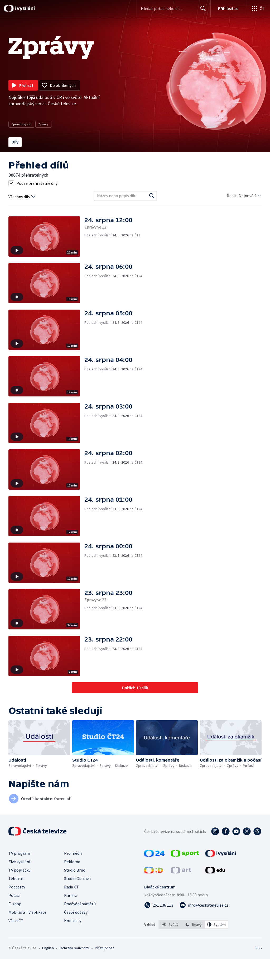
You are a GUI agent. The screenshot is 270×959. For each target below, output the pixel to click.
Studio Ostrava (77, 878)
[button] (46, 236)
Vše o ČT (15, 920)
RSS (258, 948)
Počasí (14, 895)
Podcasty (16, 887)
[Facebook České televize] (225, 831)
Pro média (73, 853)
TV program (19, 853)
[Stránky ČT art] (181, 871)
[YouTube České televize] (236, 831)
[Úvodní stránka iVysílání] (24, 8)
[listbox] (193, 924)
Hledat (203, 8)
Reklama (72, 861)
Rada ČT (71, 887)
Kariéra (70, 895)
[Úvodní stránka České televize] (38, 831)
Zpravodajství (21, 124)
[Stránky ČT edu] (215, 871)
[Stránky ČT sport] (185, 855)
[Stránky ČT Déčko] (153, 871)
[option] (170, 924)
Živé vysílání (19, 861)
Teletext (16, 878)
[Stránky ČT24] (154, 855)
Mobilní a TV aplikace (27, 912)
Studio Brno (74, 870)
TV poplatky (19, 870)
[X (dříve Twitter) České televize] (247, 831)
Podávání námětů (80, 903)
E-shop (14, 903)
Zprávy (43, 124)
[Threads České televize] (257, 831)
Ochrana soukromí (74, 948)
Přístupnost (104, 948)
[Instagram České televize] (215, 831)
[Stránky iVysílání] (220, 855)
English (48, 948)
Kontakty (72, 920)
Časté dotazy (76, 912)
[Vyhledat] (152, 196)
